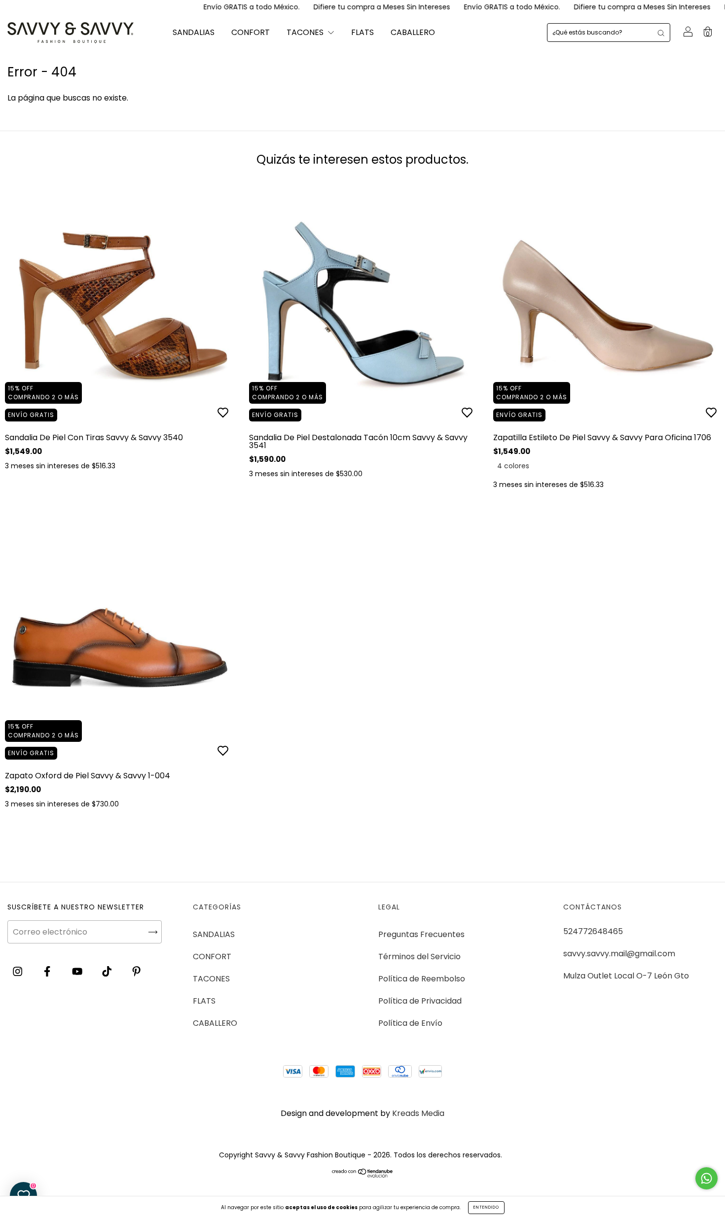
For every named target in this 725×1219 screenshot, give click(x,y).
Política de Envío (410, 1023)
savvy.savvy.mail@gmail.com (619, 953)
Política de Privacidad (420, 1001)
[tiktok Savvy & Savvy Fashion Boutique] (108, 971)
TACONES (306, 32)
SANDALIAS (194, 32)
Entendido (486, 1207)
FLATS (362, 32)
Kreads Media (418, 1113)
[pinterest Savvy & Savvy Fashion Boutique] (136, 971)
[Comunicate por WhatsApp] (706, 1178)
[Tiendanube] (363, 1175)
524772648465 (593, 931)
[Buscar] (660, 32)
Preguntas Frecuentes (421, 934)
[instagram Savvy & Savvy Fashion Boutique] (18, 971)
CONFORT (250, 32)
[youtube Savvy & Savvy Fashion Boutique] (78, 971)
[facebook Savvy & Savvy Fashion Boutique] (48, 971)
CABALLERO (413, 32)
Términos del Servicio (419, 956)
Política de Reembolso (421, 978)
